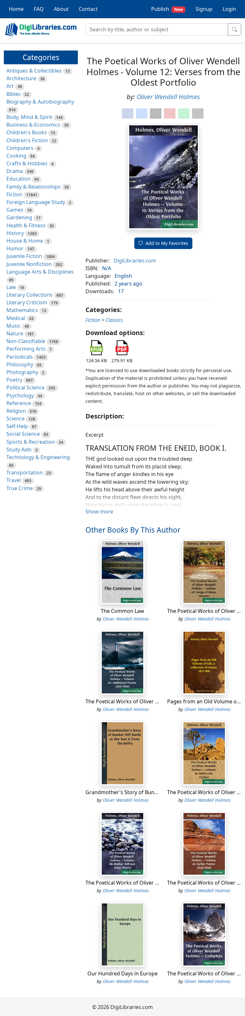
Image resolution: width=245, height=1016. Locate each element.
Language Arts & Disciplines (40, 271)
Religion (16, 410)
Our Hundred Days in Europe (122, 973)
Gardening (19, 217)
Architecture (21, 78)
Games (14, 209)
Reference (18, 403)
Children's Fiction (27, 140)
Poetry (14, 379)
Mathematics (22, 310)
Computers (19, 148)
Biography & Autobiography (40, 101)
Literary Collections (29, 294)
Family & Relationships (33, 186)
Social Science (23, 433)
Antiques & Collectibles (34, 70)
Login (229, 8)
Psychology (20, 395)
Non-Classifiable (25, 341)
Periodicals (19, 356)
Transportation (24, 472)
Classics (114, 320)
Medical (15, 318)
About (61, 8)
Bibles (13, 94)
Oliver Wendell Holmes (168, 96)
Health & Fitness (26, 225)
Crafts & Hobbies (27, 163)
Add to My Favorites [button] (166, 243)
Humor (15, 248)
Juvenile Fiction (24, 256)
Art (10, 86)
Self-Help (17, 426)
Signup (204, 8)
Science (15, 418)
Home (16, 8)
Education (18, 178)
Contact (88, 8)
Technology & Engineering (38, 457)
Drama (14, 171)
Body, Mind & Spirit (29, 117)
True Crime (19, 488)
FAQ (39, 8)
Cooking (16, 155)
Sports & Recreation (30, 441)
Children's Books (26, 132)
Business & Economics (33, 124)
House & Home (24, 240)
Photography (22, 372)
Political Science (25, 387)
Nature (14, 333)
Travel (13, 480)
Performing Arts (26, 348)
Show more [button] (99, 511)
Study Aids (19, 449)
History (15, 233)
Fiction (14, 194)
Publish (167, 8)
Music (13, 325)
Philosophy (19, 364)
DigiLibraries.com (135, 260)
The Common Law (122, 610)
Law (11, 287)
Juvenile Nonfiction (29, 264)
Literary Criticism (26, 302)
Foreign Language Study (35, 202)
